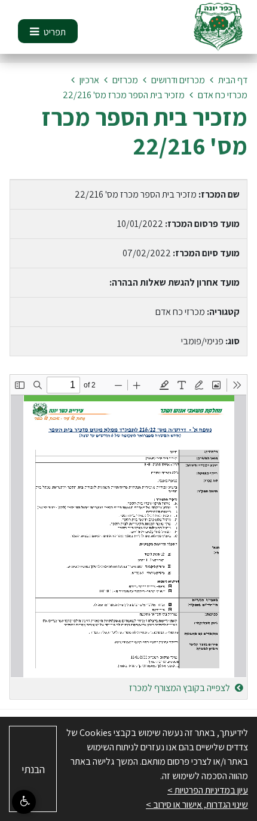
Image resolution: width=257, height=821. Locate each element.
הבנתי (33, 769)
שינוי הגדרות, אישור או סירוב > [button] (197, 804)
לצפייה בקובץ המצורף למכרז (180, 687)
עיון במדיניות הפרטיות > (207, 790)
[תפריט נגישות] (24, 802)
